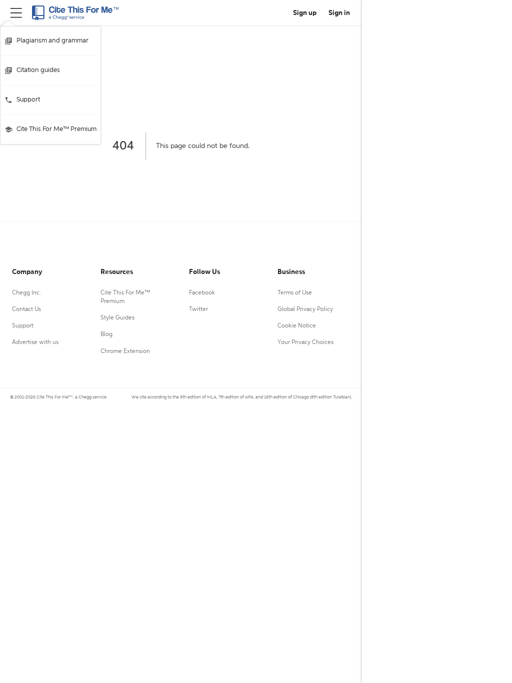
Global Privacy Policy (305, 309)
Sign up (304, 13)
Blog (106, 335)
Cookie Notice (297, 326)
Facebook (202, 293)
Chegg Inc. (26, 293)
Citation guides (38, 70)
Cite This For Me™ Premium (56, 129)
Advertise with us (35, 343)
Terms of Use (295, 293)
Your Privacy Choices (306, 343)
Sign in (339, 13)
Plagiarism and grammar (52, 41)
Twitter (198, 309)
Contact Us (26, 309)
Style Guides (117, 318)
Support (28, 99)
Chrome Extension (125, 351)
